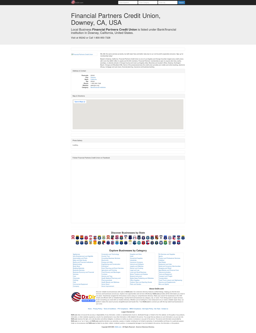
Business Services (78, 270)
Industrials (133, 260)
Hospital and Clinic (136, 254)
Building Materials (78, 268)
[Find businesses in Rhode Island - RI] (130, 242)
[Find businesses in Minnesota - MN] (170, 237)
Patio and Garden (135, 284)
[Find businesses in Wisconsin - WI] (174, 242)
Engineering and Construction (111, 264)
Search (181, 2)
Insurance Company (136, 262)
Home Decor (106, 284)
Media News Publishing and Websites (142, 278)
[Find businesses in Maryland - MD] (157, 237)
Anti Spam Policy (147, 309)
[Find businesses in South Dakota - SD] (139, 242)
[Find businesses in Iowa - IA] (135, 237)
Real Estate (162, 262)
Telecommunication (164, 272)
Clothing (75, 280)
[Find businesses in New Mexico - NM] (95, 242)
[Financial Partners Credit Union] (84, 54)
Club (74, 282)
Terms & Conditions (109, 309)
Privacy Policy (97, 309)
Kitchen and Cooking (136, 268)
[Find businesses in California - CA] (91, 237)
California (94, 79)
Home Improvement (108, 286)
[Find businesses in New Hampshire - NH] (86, 242)
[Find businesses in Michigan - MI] (165, 237)
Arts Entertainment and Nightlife (83, 256)
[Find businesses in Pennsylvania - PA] (126, 242)
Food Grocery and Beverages (111, 272)
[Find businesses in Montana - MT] (183, 237)
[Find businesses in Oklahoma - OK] (117, 242)
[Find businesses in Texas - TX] (148, 242)
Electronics (105, 260)
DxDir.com (79, 2)
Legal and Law (134, 270)
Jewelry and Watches (136, 266)
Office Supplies (135, 280)
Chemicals (76, 278)
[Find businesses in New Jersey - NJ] (91, 242)
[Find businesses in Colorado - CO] (95, 237)
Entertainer (105, 266)
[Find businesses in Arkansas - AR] (86, 237)
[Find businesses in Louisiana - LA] (148, 237)
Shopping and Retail (164, 268)
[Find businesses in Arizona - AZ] (82, 237)
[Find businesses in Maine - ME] (152, 237)
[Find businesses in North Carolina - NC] (104, 242)
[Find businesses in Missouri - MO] (179, 237)
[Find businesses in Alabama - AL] (73, 237)
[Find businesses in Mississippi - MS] (174, 237)
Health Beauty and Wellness (110, 282)
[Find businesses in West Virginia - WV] (170, 242)
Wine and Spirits (163, 284)
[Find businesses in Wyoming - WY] (179, 242)
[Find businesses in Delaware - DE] (104, 237)
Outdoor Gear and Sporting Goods (141, 282)
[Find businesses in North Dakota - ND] (108, 242)
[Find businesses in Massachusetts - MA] (161, 237)
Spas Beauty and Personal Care (168, 270)
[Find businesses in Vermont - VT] (157, 242)
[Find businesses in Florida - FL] (108, 237)
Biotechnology (77, 264)
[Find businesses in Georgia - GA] (113, 237)
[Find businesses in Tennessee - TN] (143, 242)
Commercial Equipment (80, 284)
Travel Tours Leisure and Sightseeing (170, 280)
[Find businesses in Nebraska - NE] (77, 242)
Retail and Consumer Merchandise (169, 266)
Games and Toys (107, 276)
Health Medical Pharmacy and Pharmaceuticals (111, 279)
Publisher (161, 260)
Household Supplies (136, 258)
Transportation (163, 278)
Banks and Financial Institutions (83, 262)
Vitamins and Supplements (166, 282)
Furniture (104, 274)
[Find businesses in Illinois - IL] (126, 237)
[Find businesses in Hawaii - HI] (117, 237)
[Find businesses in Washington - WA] (165, 242)
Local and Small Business (138, 272)
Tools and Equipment (165, 274)
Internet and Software (137, 264)
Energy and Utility (107, 262)
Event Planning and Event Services (113, 268)
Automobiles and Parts (80, 258)
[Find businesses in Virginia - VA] (161, 242)
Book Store (76, 266)
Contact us (165, 309)
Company (76, 286)
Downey (93, 77)
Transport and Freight (165, 276)
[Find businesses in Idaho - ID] (121, 237)
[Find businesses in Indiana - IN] (130, 237)
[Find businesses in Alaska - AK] (77, 237)
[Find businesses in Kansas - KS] (139, 237)
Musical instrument (136, 276)
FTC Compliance (122, 309)
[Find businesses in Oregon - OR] (121, 242)
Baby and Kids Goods (80, 260)
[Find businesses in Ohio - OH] (113, 242)
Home (90, 309)
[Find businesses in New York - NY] (99, 242)
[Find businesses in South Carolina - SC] (135, 242)
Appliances (76, 254)
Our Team (157, 309)
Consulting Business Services (111, 258)
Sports (160, 256)
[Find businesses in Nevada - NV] (82, 242)
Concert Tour (106, 256)
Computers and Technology (110, 254)
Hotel (131, 256)
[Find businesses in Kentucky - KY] (143, 237)
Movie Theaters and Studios (139, 274)
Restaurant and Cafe (165, 264)
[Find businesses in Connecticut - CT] (99, 237)
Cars (74, 276)
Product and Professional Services (169, 258)
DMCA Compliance (135, 309)
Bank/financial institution (98, 87)
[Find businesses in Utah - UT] (152, 242)
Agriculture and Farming (109, 270)
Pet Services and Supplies (166, 254)
